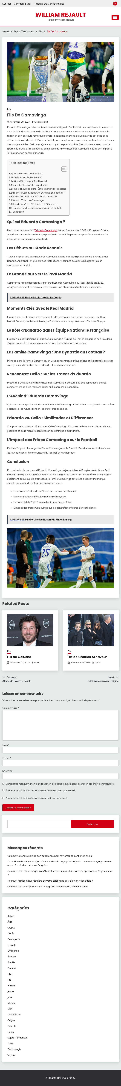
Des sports (13, 939)
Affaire (11, 916)
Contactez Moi (22, 3)
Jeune (10, 991)
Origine (11, 1020)
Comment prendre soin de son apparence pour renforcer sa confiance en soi (49, 855)
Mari (9, 1008)
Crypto (11, 927)
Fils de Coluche (19, 657)
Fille (9, 974)
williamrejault (41, 121)
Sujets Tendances (17, 1037)
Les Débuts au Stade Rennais (26, 177)
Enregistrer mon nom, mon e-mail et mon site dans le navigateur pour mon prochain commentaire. (60, 783)
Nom (5, 745)
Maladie (11, 1002)
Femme (11, 968)
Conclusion (18, 211)
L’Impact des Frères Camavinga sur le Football (37, 207)
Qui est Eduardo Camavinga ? (27, 173)
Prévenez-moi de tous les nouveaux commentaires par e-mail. (40, 790)
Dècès (11, 933)
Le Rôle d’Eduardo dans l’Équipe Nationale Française (38, 188)
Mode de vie (14, 1014)
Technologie (14, 1049)
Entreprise (13, 950)
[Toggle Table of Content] (62, 169)
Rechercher (92, 824)
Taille (10, 1043)
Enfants (11, 945)
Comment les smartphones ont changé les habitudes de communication (47, 886)
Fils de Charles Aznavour (87, 657)
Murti (36, 662)
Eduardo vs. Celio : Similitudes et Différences (34, 204)
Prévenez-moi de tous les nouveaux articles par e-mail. (36, 798)
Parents (11, 1026)
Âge (9, 921)
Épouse (11, 956)
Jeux (9, 997)
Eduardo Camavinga (46, 230)
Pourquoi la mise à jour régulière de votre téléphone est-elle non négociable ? (50, 880)
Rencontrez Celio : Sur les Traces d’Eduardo (34, 196)
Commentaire (10, 707)
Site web (7, 770)
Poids (10, 1031)
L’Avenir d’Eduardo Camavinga (27, 200)
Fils (9, 108)
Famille (11, 962)
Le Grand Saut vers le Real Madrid (29, 181)
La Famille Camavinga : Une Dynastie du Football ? (38, 192)
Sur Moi (6, 3)
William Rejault (60, 15)
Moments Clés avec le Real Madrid (29, 184)
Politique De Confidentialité (49, 3)
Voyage (11, 1055)
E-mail (6, 757)
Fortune (11, 985)
